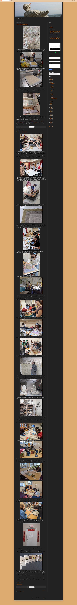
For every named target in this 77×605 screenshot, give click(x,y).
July (51, 90)
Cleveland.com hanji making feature (55, 38)
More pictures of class (20, 582)
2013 (51, 114)
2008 (51, 121)
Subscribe (54, 49)
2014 (51, 112)
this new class (37, 122)
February (52, 97)
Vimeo (51, 26)
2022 (51, 101)
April (52, 94)
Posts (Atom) (22, 591)
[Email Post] (28, 126)
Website (51, 23)
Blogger (45, 597)
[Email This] (29, 127)
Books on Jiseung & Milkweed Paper (55, 31)
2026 (51, 78)
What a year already (22, 132)
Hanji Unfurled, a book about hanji (54, 32)
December (52, 83)
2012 (51, 115)
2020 (51, 104)
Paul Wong (32, 123)
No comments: (24, 126)
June (51, 91)
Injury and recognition (22, 24)
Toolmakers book (52, 33)
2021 (51, 103)
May (51, 93)
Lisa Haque (32, 121)
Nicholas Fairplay (19, 584)
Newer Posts (18, 590)
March (52, 95)
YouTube (51, 27)
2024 (51, 80)
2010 (51, 118)
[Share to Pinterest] (33, 127)
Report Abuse (51, 126)
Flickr (51, 24)
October (52, 86)
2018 (51, 107)
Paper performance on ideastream (54, 34)
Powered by (52, 52)
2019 (51, 105)
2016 (51, 110)
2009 (51, 119)
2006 (51, 123)
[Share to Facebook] (32, 127)
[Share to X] (31, 127)
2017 (51, 108)
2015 (51, 111)
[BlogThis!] (30, 127)
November (52, 84)
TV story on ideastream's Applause (54, 37)
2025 (51, 79)
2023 (51, 82)
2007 (51, 122)
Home (31, 590)
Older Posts (44, 590)
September (52, 87)
